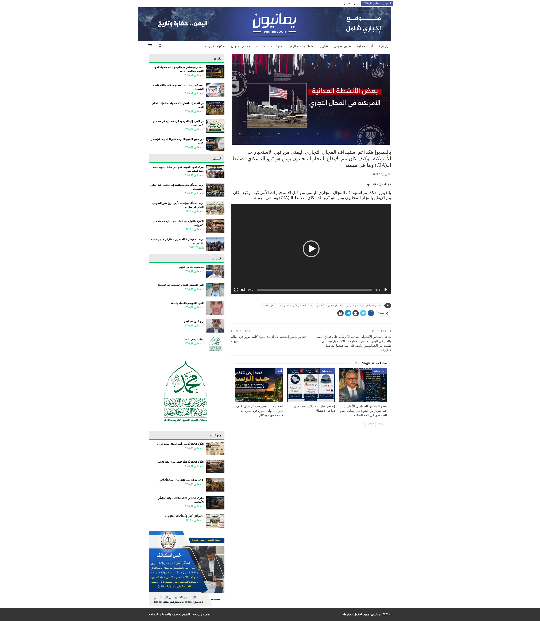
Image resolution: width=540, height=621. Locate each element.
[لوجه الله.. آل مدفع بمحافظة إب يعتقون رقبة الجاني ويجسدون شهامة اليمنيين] (215, 190)
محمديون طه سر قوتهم (191, 266)
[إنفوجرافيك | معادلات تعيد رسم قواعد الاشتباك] (311, 385)
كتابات (260, 46)
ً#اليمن (320, 305)
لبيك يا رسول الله (194, 339)
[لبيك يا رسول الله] (215, 344)
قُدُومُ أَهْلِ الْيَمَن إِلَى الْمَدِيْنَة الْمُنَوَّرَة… (184, 516)
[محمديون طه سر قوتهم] (215, 272)
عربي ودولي (342, 46)
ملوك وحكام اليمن (301, 46)
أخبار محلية (365, 46)
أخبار (279, 370)
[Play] (386, 290)
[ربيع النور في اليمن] (215, 326)
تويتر (356, 3)
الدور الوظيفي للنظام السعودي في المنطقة (181, 284)
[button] (311, 248)
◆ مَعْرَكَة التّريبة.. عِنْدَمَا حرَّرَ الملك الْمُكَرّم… (181, 479)
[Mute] (243, 290)
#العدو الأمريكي (354, 305)
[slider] (314, 290)
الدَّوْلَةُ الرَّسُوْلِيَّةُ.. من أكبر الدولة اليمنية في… (180, 443)
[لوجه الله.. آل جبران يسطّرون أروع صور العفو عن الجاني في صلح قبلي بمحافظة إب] (215, 208)
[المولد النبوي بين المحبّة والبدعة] (215, 308)
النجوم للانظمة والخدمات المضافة (169, 614)
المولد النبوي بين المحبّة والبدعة (187, 303)
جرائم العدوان (240, 46)
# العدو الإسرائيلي (373, 305)
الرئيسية (384, 46)
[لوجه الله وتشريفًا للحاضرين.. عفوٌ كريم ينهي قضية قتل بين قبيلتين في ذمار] (215, 244)
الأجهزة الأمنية (269, 305)
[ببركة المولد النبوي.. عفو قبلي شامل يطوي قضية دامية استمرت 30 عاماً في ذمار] (215, 172)
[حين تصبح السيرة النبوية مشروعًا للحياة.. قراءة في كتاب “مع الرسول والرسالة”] (215, 144)
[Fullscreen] (236, 290)
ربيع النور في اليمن (194, 321)
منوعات (276, 46)
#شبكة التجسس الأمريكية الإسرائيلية (296, 305)
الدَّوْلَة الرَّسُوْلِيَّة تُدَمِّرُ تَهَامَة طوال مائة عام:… (180, 461)
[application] (311, 249)
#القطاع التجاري (335, 305)
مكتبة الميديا (216, 46)
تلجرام (347, 3)
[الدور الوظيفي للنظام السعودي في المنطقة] (215, 289)
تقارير (324, 46)
